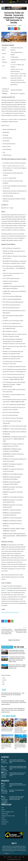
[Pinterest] (15, 28)
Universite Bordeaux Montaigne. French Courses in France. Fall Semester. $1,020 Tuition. (17, 768)
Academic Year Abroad (4, 668)
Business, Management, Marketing (4, 653)
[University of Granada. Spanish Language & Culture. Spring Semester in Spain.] (4, 786)
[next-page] (4, 671)
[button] (26, 2)
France (3, 678)
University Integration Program (10, 612)
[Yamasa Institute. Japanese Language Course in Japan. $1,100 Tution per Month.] (7, 722)
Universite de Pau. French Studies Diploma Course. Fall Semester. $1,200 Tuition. (17, 761)
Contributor (3, 696)
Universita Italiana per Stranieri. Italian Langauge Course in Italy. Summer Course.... (17, 774)
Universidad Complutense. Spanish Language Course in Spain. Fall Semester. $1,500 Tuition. (16, 798)
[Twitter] (12, 28)
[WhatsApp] (18, 28)
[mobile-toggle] (2, 2)
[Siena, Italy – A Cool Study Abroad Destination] (4, 791)
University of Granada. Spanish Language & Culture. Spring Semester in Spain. (17, 785)
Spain (3, 684)
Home (2, 5)
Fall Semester (4, 660)
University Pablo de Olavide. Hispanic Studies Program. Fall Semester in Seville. (21, 631)
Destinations (9, 857)
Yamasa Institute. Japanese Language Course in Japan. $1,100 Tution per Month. (7, 729)
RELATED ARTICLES (7, 647)
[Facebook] (9, 28)
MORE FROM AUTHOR (19, 647)
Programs (15, 857)
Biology (6, 5)
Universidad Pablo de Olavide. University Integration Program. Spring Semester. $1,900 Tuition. (17, 652)
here (5, 590)
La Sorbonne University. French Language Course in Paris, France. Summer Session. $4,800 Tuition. (7, 631)
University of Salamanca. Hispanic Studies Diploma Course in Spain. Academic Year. (17, 666)
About (20, 857)
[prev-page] (2, 671)
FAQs (23, 857)
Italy (3, 682)
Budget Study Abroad (12, 25)
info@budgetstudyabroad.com (16, 853)
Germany (4, 680)
